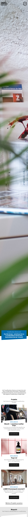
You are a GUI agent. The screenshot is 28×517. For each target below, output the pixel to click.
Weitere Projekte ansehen (14, 503)
